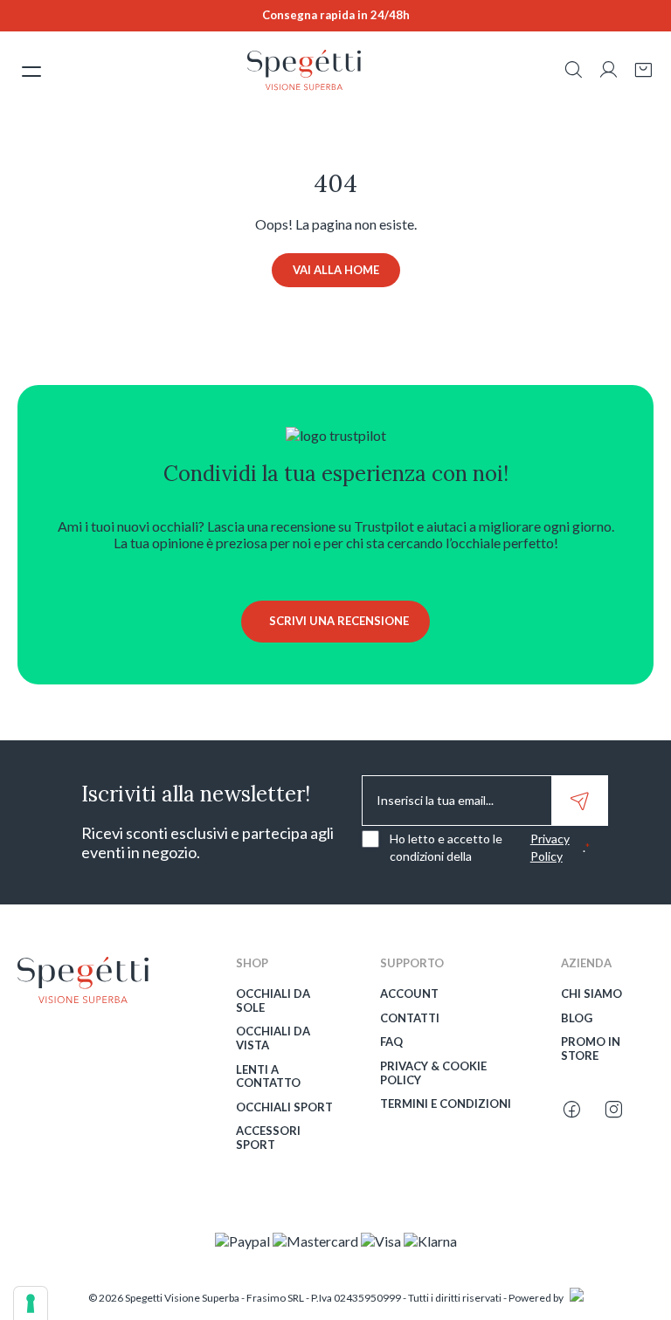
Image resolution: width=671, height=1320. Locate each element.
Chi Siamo (591, 993)
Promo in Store (590, 1048)
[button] (573, 71)
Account (409, 993)
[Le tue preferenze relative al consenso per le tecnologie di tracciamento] (30, 1303)
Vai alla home (336, 270)
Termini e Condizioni (445, 1103)
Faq (391, 1041)
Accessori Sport (268, 1138)
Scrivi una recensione (339, 621)
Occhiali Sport (284, 1107)
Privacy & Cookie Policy (433, 1073)
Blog (576, 1018)
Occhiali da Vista (273, 1038)
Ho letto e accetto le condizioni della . (490, 847)
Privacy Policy (550, 847)
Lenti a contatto (268, 1076)
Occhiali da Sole (273, 1000)
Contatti (409, 1018)
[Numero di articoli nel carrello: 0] (643, 70)
